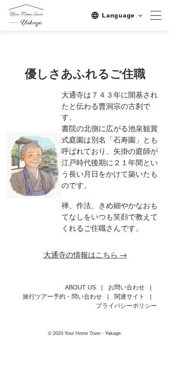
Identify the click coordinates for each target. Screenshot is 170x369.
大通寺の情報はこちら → (85, 255)
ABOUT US (80, 287)
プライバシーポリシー (126, 305)
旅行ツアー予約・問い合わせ (62, 296)
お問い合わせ (126, 287)
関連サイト (129, 296)
